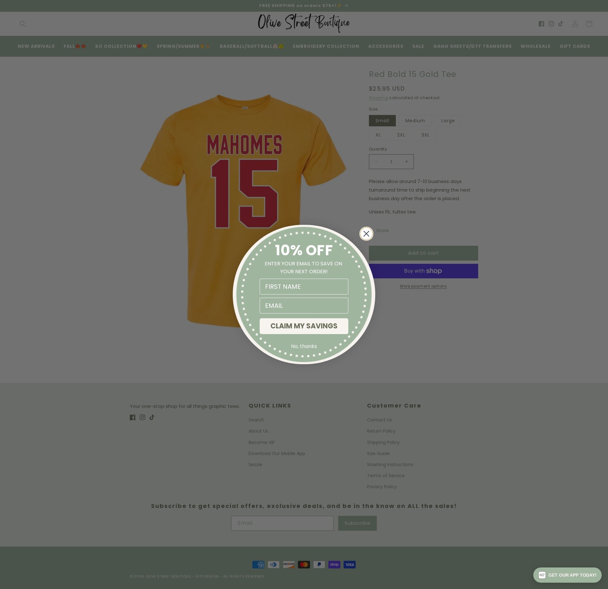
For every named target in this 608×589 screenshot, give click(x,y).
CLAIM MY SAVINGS (304, 326)
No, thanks (304, 346)
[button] (567, 575)
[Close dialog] (366, 233)
